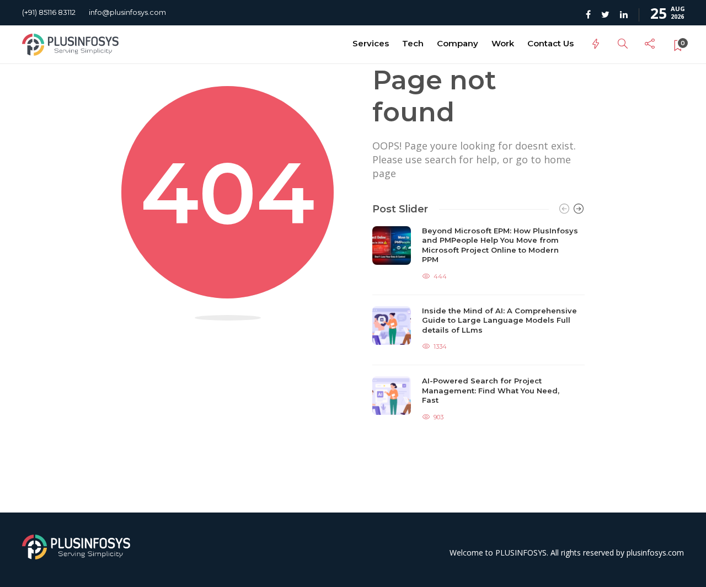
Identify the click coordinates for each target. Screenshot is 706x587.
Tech (413, 43)
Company (457, 43)
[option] (478, 325)
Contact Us (550, 43)
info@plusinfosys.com (127, 12)
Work (502, 43)
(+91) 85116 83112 (49, 12)
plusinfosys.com (655, 552)
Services (370, 43)
